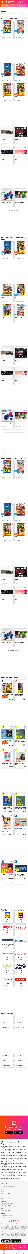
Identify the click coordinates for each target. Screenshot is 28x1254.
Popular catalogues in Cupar (11, 458)
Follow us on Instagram (6, 1207)
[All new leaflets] (25, 18)
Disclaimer (4, 1247)
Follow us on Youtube (6, 1208)
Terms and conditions (11, 1247)
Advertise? (3, 1188)
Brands (2, 1191)
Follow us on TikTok (5, 1210)
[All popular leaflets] (25, 458)
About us (3, 1195)
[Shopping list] (22, 2)
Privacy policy (20, 1247)
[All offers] (25, 677)
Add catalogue (4, 1196)
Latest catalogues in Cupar (11, 18)
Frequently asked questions (7, 1186)
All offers (3, 1189)
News (2, 1198)
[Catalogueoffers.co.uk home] (9, 1)
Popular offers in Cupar (10, 677)
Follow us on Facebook (6, 1205)
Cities (5, 8)
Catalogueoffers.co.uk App (7, 1193)
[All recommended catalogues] (25, 238)
